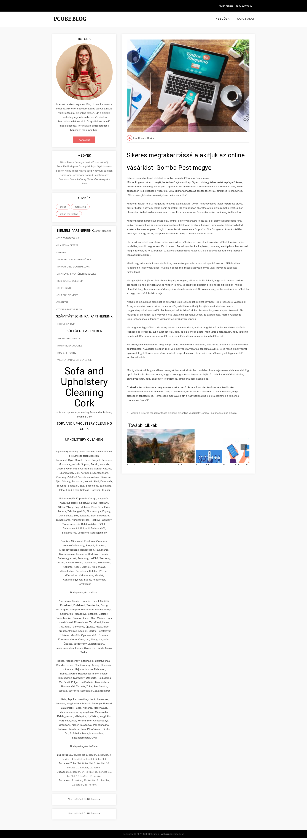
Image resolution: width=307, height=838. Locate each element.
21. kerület (103, 780)
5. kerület (89, 759)
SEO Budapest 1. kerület (82, 754)
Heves (83, 170)
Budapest (73, 166)
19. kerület (76, 780)
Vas (96, 179)
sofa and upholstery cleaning (72, 412)
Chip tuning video (67, 295)
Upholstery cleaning (84, 439)
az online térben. (85, 112)
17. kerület (82, 776)
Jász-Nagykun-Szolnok (99, 170)
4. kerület (77, 759)
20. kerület (90, 780)
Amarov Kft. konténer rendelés (76, 274)
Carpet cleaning (102, 230)
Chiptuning (64, 288)
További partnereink (69, 309)
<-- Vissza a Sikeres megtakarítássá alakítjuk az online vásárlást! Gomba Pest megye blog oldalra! (182, 412)
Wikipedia (62, 302)
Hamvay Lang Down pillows (73, 267)
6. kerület (100, 759)
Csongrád (84, 166)
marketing (80, 206)
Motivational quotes (69, 346)
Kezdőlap (224, 18)
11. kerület (82, 767)
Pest (96, 175)
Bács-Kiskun (67, 162)
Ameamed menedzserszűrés (74, 259)
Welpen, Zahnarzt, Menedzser (75, 360)
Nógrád (89, 175)
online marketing (69, 213)
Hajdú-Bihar (72, 170)
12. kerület (95, 767)
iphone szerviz (66, 324)
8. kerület (87, 763)
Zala (84, 183)
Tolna (90, 179)
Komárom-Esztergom (72, 175)
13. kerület (74, 771)
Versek (61, 252)
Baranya (80, 162)
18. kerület (95, 776)
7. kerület (75, 763)
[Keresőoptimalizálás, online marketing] (70, 23)
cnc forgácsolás (68, 238)
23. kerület (90, 784)
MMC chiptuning (66, 353)
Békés (88, 162)
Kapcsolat (246, 18)
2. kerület (103, 754)
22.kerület (77, 784)
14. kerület (87, 771)
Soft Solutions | (163, 834)
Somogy (104, 175)
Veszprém (104, 179)
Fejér (93, 166)
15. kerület (101, 771)
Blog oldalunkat (95, 104)
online (63, 206)
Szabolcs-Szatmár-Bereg (72, 179)
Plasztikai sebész (67, 245)
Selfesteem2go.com (69, 338)
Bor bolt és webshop (70, 281)
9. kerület (99, 763)
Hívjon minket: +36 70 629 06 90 (235, 5)
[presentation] (244, 447)
